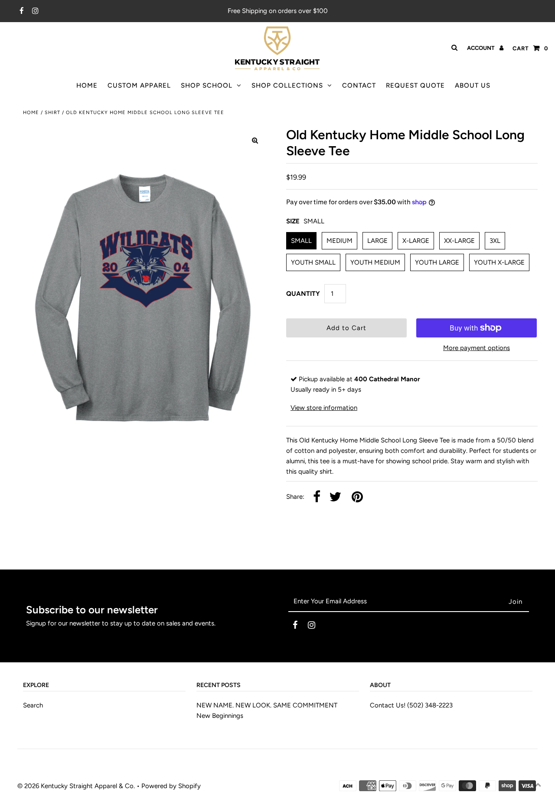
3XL (495, 241)
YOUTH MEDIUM (375, 262)
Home (31, 112)
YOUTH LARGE (437, 262)
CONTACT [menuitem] (359, 85)
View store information (324, 408)
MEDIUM (339, 241)
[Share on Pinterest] (357, 497)
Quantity (303, 294)
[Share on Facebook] (316, 497)
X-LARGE (415, 241)
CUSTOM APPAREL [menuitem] (139, 85)
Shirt (52, 112)
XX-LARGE (459, 241)
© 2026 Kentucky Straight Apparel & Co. (76, 786)
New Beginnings (219, 716)
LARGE (377, 241)
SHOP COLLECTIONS (287, 85)
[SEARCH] (453, 47)
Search (33, 705)
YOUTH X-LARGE (499, 262)
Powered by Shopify (171, 786)
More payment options (476, 348)
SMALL (301, 241)
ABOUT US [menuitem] (472, 85)
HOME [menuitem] (87, 85)
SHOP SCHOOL (206, 85)
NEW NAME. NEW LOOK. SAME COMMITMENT (266, 705)
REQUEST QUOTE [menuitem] (415, 85)
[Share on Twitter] (335, 497)
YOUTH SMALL (313, 262)
